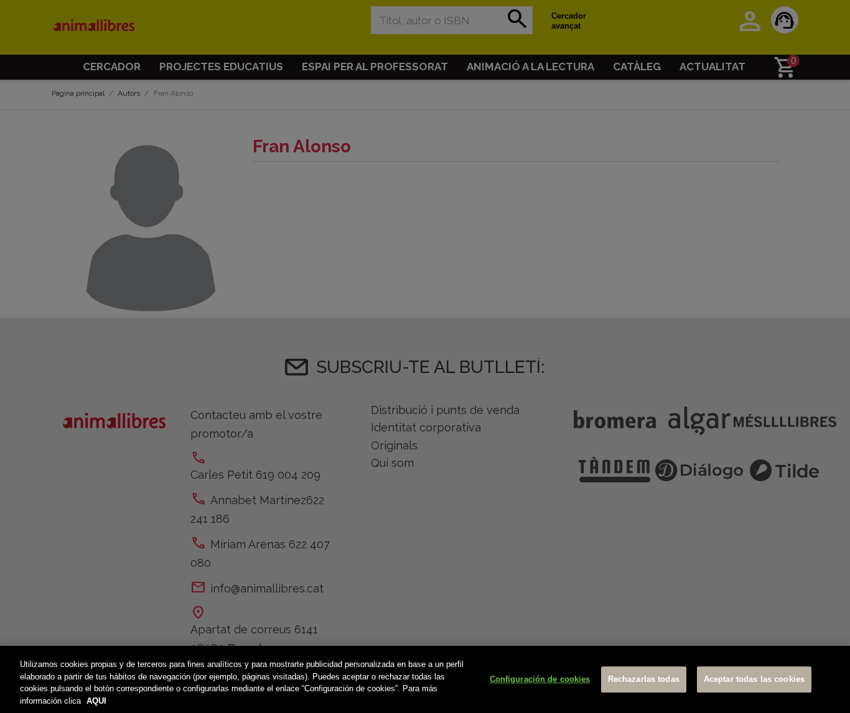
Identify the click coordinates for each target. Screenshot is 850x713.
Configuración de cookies (540, 679)
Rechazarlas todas (644, 679)
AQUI (96, 700)
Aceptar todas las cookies (754, 679)
